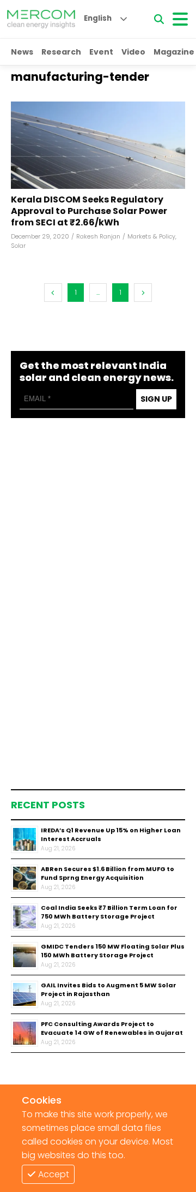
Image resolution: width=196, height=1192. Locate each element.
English (98, 18)
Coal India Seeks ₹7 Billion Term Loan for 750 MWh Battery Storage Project (109, 912)
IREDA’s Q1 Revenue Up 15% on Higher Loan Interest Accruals (111, 835)
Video (133, 51)
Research (61, 51)
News (22, 51)
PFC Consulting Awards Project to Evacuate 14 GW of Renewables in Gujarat (112, 1029)
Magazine (174, 51)
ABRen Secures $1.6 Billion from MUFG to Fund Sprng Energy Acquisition (107, 874)
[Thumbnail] (24, 839)
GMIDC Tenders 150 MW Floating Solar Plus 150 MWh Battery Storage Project (113, 951)
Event (101, 51)
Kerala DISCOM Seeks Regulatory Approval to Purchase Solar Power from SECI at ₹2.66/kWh (89, 211)
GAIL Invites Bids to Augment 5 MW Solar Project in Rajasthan (108, 990)
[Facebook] (98, 145)
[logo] (41, 19)
